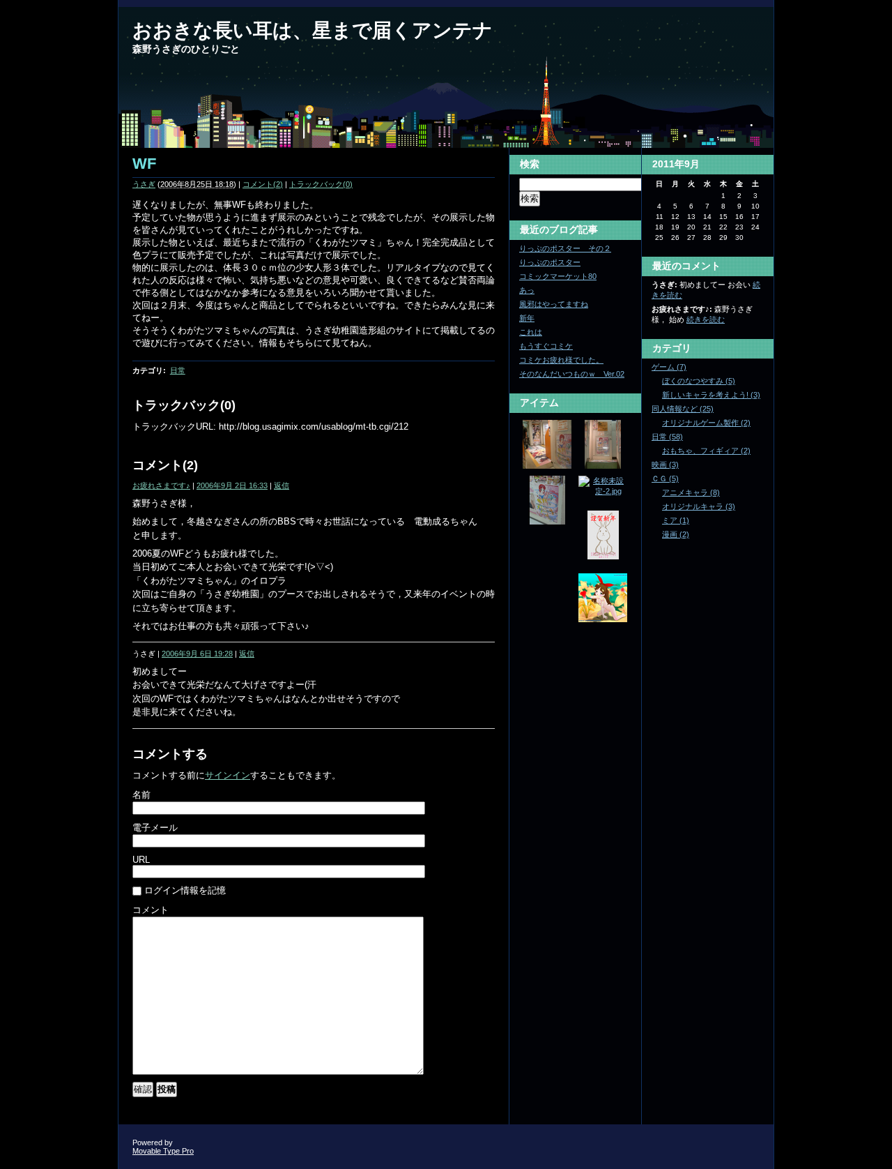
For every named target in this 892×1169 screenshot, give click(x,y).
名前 (141, 795)
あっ (527, 290)
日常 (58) (667, 436)
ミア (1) (675, 520)
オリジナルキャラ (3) (698, 506)
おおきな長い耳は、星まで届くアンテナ (312, 30)
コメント (150, 910)
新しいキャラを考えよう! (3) (711, 395)
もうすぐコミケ (546, 346)
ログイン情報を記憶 (185, 890)
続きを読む (705, 319)
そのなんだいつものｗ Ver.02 (571, 374)
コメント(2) (263, 184)
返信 (281, 485)
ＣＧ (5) (665, 478)
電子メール (155, 827)
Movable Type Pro (163, 1151)
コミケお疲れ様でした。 (561, 360)
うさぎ (143, 184)
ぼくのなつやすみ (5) (698, 381)
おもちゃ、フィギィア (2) (706, 450)
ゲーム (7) (669, 367)
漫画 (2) (675, 534)
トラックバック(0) (321, 184)
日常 (177, 370)
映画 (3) (665, 464)
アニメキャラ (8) (691, 492)
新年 (527, 318)
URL (141, 859)
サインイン (227, 775)
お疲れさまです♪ (161, 485)
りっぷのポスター (549, 262)
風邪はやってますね (553, 304)
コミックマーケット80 (558, 276)
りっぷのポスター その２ (565, 248)
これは (530, 332)
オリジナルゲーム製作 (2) (706, 422)
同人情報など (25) (683, 409)
